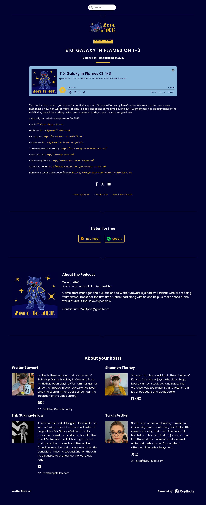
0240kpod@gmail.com (49, 124)
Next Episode (81, 194)
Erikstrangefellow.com (55, 473)
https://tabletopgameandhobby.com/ (83, 148)
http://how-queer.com (149, 461)
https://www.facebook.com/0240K (63, 142)
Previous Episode (123, 194)
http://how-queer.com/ (60, 154)
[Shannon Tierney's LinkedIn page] (139, 398)
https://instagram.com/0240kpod (63, 136)
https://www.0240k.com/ (55, 130)
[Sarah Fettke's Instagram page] (136, 454)
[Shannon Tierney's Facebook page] (132, 398)
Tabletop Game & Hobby (57, 409)
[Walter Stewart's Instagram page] (42, 402)
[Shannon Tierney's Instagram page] (136, 398)
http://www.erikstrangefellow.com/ (73, 160)
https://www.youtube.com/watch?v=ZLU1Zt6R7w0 (102, 172)
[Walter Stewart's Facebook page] (39, 402)
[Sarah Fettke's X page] (133, 454)
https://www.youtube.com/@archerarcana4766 (77, 166)
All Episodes (101, 194)
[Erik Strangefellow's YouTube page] (39, 466)
